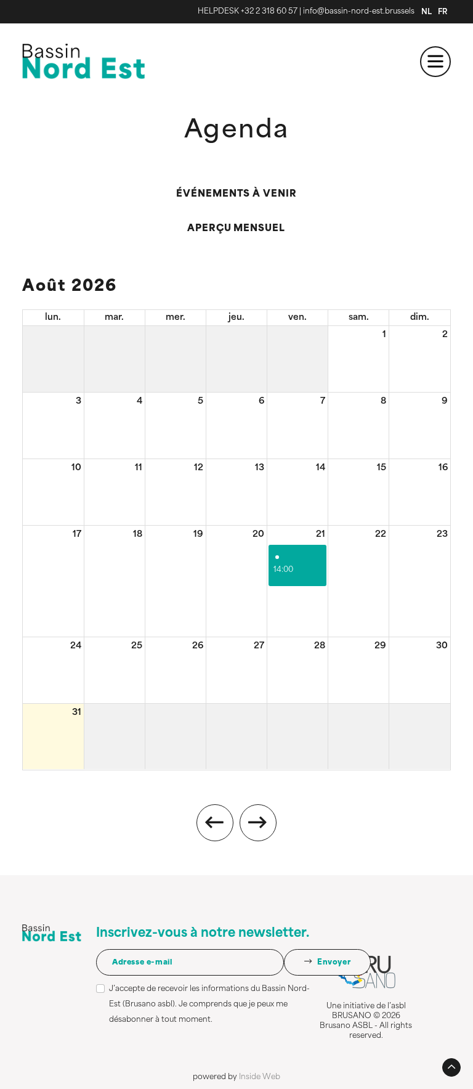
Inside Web (259, 1077)
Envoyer (332, 962)
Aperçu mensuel (236, 229)
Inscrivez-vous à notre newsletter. (202, 934)
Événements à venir (236, 194)
